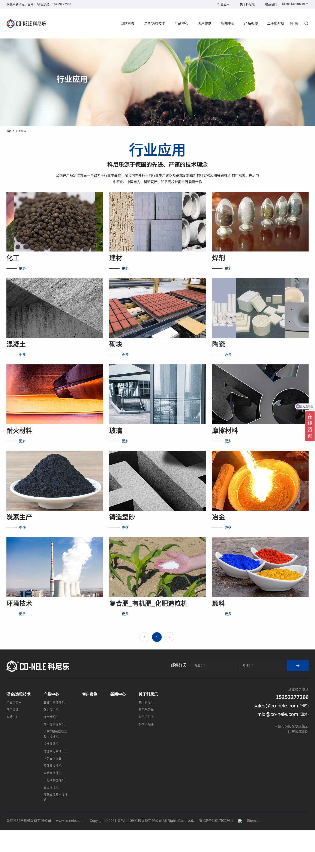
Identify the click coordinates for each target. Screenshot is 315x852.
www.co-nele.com (69, 820)
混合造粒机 (51, 717)
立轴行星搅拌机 (54, 702)
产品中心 (181, 23)
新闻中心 (228, 23)
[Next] (169, 637)
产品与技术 (13, 702)
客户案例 (205, 23)
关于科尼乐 (247, 4)
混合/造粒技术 (154, 23)
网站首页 (127, 23)
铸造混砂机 (51, 744)
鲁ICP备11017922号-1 (216, 820)
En (297, 23)
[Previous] (144, 637)
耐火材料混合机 (54, 724)
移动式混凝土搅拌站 (56, 797)
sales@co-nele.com (276, 706)
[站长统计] (240, 820)
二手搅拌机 (275, 23)
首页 (9, 131)
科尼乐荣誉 (146, 709)
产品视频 (251, 23)
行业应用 (224, 4)
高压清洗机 (51, 787)
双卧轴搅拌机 (53, 765)
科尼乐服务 (146, 717)
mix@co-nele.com (277, 714)
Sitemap (253, 820)
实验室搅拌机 (53, 773)
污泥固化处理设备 (56, 751)
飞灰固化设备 (53, 758)
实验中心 (12, 717)
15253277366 (61, 4)
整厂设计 (12, 709)
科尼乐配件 (146, 724)
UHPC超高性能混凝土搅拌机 (55, 734)
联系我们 (271, 4)
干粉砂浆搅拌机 (54, 780)
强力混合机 (51, 709)
